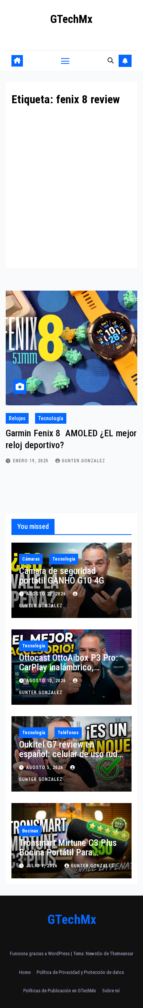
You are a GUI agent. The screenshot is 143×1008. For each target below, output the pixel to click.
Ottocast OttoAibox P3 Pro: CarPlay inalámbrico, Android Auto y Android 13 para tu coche (68, 672)
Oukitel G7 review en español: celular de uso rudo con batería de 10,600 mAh (70, 754)
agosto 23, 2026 (46, 594)
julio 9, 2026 (42, 865)
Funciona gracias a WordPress (40, 953)
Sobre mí (111, 990)
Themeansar (121, 953)
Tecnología (50, 418)
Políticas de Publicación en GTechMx (59, 990)
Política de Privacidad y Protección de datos (80, 972)
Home (25, 972)
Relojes (17, 418)
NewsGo (94, 953)
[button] (111, 60)
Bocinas (30, 831)
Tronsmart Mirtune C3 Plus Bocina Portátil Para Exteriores (68, 852)
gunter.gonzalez (83, 460)
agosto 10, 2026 (46, 680)
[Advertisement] (71, 180)
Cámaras (31, 559)
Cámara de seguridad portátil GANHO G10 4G (61, 576)
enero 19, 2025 (31, 460)
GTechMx (71, 19)
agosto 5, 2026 (45, 767)
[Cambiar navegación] (65, 60)
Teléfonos (68, 732)
